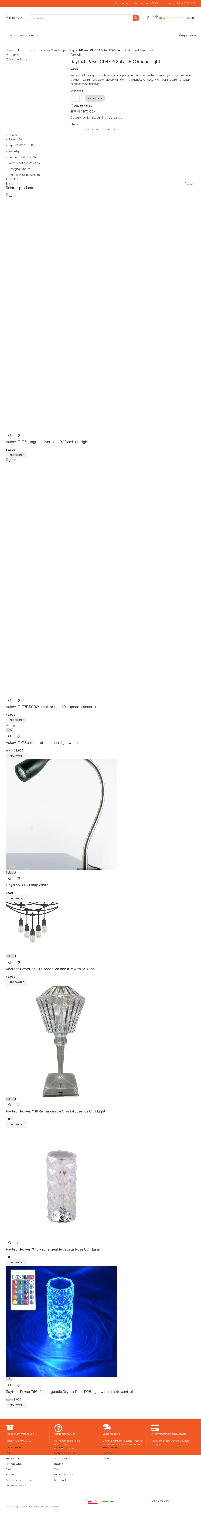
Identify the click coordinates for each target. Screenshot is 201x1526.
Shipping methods (63, 1458)
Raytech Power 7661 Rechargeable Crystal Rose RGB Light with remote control (69, 1391)
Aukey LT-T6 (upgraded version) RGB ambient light (47, 441)
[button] (16, 455)
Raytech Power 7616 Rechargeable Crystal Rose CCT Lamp (53, 1249)
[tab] (92, 129)
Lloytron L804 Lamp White (27, 885)
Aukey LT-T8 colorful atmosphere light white (42, 742)
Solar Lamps (58, 50)
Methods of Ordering (64, 1452)
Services (10, 1469)
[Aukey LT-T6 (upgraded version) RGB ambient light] (100, 312)
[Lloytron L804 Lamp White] (61, 814)
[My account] (148, 18)
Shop (20, 50)
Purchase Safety (14, 1463)
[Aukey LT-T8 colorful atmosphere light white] (10, 725)
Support (10, 1474)
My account (60, 1480)
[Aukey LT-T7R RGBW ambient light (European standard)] (100, 577)
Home (9, 50)
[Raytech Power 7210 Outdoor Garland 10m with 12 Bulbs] (32, 927)
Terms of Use (12, 1458)
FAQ (8, 1452)
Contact (107, 1458)
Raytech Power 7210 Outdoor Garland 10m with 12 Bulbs (50, 969)
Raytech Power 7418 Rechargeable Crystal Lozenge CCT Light (55, 1111)
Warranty (59, 1469)
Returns (58, 1463)
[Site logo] (14, 17)
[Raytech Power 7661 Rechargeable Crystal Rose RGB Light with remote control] (61, 1321)
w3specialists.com (49, 1506)
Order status (122, 3)
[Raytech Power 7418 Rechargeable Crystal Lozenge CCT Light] (61, 1041)
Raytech (76, 54)
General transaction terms (19, 1480)
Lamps (44, 50)
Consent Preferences (16, 1485)
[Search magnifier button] (136, 18)
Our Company (110, 1452)
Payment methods (63, 1474)
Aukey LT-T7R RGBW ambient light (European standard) (51, 706)
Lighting (31, 50)
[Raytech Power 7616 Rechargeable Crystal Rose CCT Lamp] (61, 1183)
